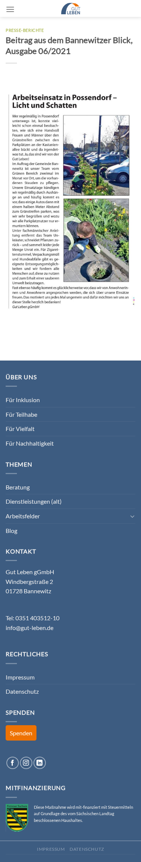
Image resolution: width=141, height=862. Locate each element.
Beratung (18, 487)
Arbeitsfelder (23, 515)
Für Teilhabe (21, 414)
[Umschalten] (132, 516)
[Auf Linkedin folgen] (39, 763)
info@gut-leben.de (29, 627)
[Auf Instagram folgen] (26, 763)
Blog (11, 530)
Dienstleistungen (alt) (34, 501)
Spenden (21, 732)
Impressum (20, 677)
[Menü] (10, 9)
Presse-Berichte (25, 30)
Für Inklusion (23, 399)
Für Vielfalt (20, 428)
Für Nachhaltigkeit (30, 443)
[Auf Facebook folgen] (12, 763)
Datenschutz (22, 691)
